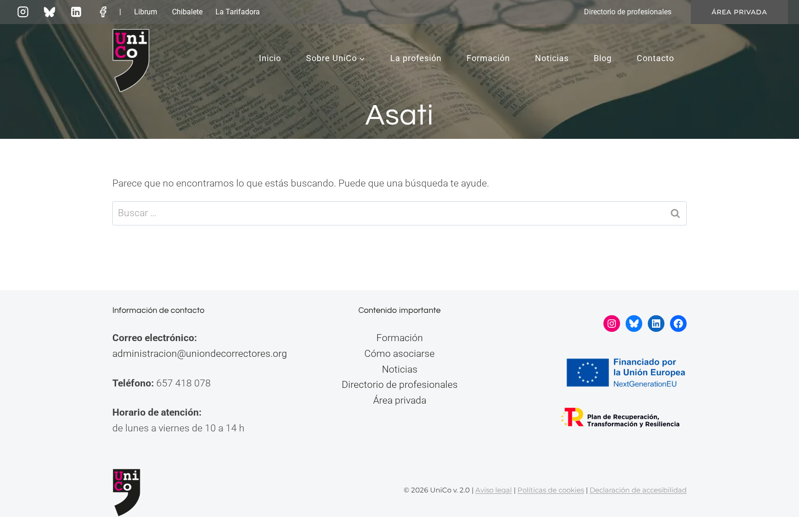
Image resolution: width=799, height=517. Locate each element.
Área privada (739, 12)
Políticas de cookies (550, 490)
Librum (145, 11)
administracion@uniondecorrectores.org (199, 353)
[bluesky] (49, 12)
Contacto (655, 58)
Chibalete (187, 11)
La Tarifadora (237, 11)
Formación (488, 58)
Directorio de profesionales (627, 11)
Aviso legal (493, 490)
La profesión (416, 58)
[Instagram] (22, 12)
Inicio (270, 58)
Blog (603, 58)
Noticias (552, 58)
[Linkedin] (76, 12)
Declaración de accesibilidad (638, 490)
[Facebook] (103, 12)
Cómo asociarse (399, 353)
